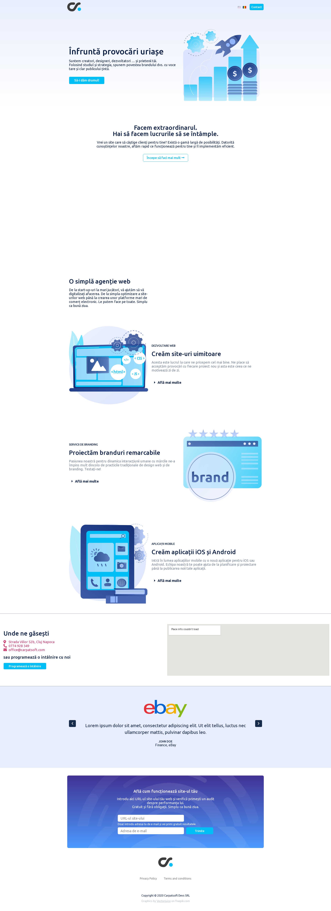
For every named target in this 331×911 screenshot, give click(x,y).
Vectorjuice (164, 901)
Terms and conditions (177, 878)
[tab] (207, 382)
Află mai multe (169, 382)
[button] (257, 7)
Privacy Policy (148, 878)
